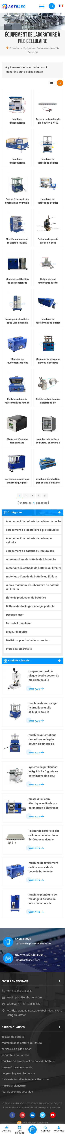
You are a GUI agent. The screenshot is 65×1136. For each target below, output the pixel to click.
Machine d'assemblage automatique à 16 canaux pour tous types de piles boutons (17, 161)
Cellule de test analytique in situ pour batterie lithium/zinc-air (48, 281)
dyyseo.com (55, 1107)
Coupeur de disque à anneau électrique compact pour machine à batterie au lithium (48, 361)
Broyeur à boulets (16, 632)
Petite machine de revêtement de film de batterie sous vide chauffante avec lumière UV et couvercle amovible (17, 401)
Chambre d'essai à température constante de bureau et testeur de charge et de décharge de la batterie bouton (17, 441)
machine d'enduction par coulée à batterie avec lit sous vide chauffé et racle (48, 481)
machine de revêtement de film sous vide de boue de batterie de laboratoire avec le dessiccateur (43, 867)
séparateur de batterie (15, 1055)
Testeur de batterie (13, 1037)
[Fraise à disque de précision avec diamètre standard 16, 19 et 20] (48, 223)
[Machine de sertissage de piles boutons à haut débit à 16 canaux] (48, 183)
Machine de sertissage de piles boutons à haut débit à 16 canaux (48, 201)
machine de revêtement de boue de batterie (28, 1061)
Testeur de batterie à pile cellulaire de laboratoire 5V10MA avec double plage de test (44, 835)
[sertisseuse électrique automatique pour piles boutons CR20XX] (17, 463)
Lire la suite (17, 491)
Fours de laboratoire (18, 623)
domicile (14, 48)
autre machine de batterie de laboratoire (31, 560)
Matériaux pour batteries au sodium (28, 641)
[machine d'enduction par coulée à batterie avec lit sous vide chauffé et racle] (48, 463)
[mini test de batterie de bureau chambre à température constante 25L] (48, 423)
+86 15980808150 (31, 1004)
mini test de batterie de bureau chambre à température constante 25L (48, 441)
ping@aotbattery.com (28, 960)
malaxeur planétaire (14, 1086)
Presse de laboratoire (19, 649)
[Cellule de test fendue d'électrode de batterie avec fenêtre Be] (48, 383)
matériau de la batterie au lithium (22, 1043)
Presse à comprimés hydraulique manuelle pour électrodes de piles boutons (17, 201)
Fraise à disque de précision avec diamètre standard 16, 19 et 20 (47, 241)
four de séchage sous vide (17, 1092)
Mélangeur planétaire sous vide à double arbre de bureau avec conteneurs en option (17, 321)
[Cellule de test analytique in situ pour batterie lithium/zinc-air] (48, 263)
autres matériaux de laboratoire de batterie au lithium (32, 587)
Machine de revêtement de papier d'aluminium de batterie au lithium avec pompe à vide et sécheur (48, 321)
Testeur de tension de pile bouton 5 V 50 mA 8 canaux (48, 121)
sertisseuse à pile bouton (16, 1049)
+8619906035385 (41, 944)
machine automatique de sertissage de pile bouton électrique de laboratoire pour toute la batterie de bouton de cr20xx (43, 739)
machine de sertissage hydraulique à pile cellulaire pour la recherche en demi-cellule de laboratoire (43, 708)
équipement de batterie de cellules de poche (33, 521)
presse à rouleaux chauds (17, 1067)
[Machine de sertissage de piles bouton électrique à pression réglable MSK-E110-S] (48, 143)
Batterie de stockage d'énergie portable (30, 606)
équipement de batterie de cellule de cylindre (29, 541)
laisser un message (32, 1129)
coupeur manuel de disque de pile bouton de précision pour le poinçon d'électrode (44, 676)
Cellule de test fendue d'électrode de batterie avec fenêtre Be (48, 401)
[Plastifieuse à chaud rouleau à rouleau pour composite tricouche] (17, 223)
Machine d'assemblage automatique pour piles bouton (17, 121)
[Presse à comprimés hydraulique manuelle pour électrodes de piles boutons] (17, 183)
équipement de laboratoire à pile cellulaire (32, 530)
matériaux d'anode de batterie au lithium (31, 577)
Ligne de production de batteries (26, 598)
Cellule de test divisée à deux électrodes (25, 1080)
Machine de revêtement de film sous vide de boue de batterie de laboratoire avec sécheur (17, 361)
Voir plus (34, 689)
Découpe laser (14, 615)
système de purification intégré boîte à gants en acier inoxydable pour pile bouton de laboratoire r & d (43, 771)
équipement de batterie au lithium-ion (30, 551)
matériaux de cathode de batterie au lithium (33, 568)
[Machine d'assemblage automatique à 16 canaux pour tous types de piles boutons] (17, 143)
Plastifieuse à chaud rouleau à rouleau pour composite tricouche (17, 241)
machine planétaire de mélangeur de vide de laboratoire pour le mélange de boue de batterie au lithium (43, 899)
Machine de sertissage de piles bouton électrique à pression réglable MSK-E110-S (48, 161)
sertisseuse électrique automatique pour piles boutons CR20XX (17, 481)
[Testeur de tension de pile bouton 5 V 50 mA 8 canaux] (48, 103)
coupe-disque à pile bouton (18, 1074)
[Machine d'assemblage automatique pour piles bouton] (17, 103)
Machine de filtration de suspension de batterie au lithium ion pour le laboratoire (17, 281)
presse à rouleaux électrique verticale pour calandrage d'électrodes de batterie (43, 803)
